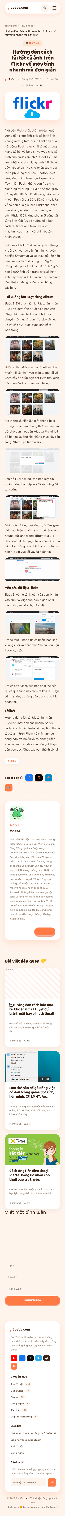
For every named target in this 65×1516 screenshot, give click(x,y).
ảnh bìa (9, 970)
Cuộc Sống (20, 1390)
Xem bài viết (45, 931)
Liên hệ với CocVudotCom (26, 1440)
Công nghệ (20, 1403)
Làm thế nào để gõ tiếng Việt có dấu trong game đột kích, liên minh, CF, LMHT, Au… (32, 1092)
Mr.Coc (12, 79)
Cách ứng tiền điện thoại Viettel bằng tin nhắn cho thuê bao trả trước (29, 1175)
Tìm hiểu (19, 1410)
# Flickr (12, 761)
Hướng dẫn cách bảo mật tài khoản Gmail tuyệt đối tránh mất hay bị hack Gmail (31, 1009)
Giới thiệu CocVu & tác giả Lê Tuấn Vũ (33, 1433)
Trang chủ (11, 25)
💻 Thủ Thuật (32, 43)
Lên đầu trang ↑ (49, 1507)
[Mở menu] (54, 8)
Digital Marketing (23, 1416)
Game (17, 1397)
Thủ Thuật (26, 25)
